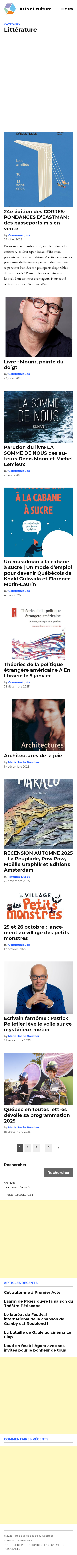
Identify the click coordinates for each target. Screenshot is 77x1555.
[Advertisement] (38, 82)
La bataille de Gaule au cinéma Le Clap (37, 1334)
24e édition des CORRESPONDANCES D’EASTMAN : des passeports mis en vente (37, 220)
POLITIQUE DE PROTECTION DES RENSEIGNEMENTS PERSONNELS (34, 1547)
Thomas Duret (19, 876)
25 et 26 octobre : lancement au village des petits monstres (36, 932)
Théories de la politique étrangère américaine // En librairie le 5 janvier (37, 670)
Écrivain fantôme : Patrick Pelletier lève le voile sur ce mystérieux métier (38, 1023)
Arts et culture (35, 8)
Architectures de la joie (33, 755)
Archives (9, 1182)
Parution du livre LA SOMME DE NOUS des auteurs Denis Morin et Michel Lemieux (38, 455)
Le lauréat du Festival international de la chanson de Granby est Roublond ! (34, 1319)
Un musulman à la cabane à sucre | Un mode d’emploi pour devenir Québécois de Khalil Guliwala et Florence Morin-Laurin (38, 573)
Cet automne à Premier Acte (32, 1292)
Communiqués (19, 235)
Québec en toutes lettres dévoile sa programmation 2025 (37, 1115)
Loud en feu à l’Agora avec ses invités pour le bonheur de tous (35, 1347)
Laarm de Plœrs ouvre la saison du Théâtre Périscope (38, 1303)
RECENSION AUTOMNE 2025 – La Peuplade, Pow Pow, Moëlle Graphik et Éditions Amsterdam (38, 861)
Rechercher (15, 1164)
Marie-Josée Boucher (23, 762)
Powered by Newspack (18, 1540)
